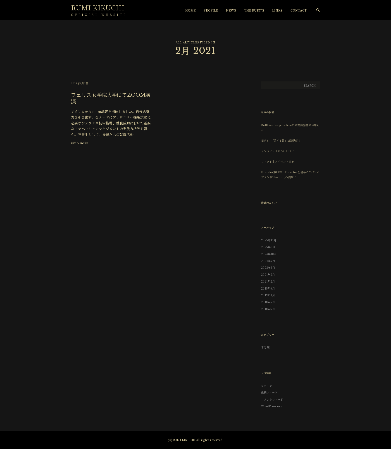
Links (277, 10)
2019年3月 (268, 295)
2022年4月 (268, 267)
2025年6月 (268, 247)
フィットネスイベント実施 (277, 161)
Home (190, 10)
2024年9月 (268, 261)
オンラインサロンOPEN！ (278, 151)
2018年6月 (268, 302)
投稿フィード (269, 392)
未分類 (265, 347)
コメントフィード (272, 399)
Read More (79, 143)
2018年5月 (268, 309)
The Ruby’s (254, 10)
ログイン (266, 385)
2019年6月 (268, 288)
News (231, 10)
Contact (299, 10)
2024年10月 (269, 254)
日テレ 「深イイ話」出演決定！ (281, 140)
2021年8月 (268, 274)
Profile (211, 10)
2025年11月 (268, 240)
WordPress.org (271, 406)
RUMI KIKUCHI (97, 7)
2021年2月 (268, 281)
